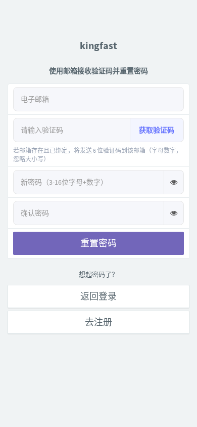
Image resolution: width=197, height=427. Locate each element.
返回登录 (98, 296)
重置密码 (98, 243)
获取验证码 (156, 130)
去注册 (98, 322)
